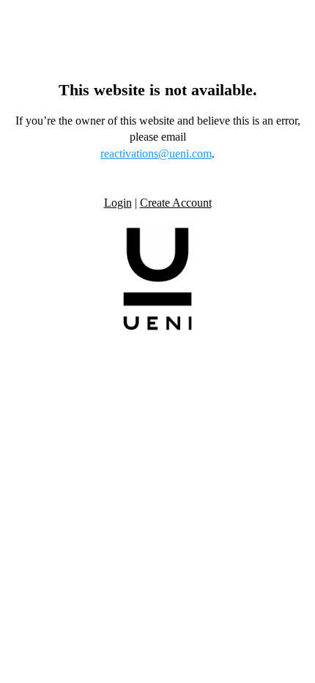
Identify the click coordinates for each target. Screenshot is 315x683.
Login (118, 202)
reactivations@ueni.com (156, 153)
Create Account (176, 202)
